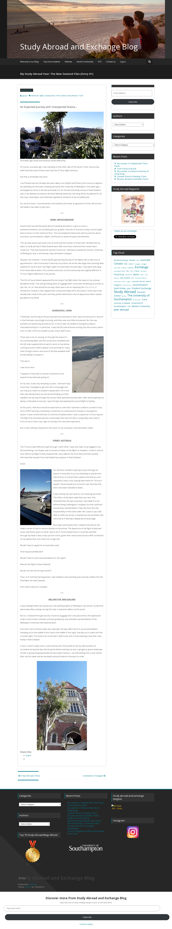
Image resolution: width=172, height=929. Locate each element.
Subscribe (132, 102)
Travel (80, 95)
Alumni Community (85, 61)
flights (42, 95)
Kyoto (142, 274)
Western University (141, 306)
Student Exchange (141, 288)
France (136, 271)
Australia (145, 260)
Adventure (35, 95)
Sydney (124, 296)
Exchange (141, 267)
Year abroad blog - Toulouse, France (84, 823)
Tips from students (51, 61)
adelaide (132, 260)
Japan (136, 274)
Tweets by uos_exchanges (125, 231)
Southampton (140, 284)
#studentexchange (121, 260)
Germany (143, 271)
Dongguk (137, 264)
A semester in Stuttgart (93, 775)
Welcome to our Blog (29, 61)
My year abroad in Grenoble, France (132, 179)
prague (128, 281)
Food (131, 271)
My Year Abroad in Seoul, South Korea (84, 821)
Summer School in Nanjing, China (131, 176)
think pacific (137, 300)
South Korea (120, 288)
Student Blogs (26, 90)
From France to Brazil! (126, 168)
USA (129, 306)
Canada (118, 263)
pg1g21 (25, 95)
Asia (137, 260)
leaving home (50, 95)
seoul (148, 281)
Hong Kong (119, 274)
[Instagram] (133, 832)
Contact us (110, 61)
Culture (130, 264)
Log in (123, 61)
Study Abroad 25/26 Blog (78, 818)
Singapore (117, 285)
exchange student (119, 271)
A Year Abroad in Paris (30, 775)
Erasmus (131, 268)
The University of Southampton (132, 297)
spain (129, 288)
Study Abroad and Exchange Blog (79, 46)
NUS (132, 278)
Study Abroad (72, 95)
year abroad (121, 309)
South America (127, 285)
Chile (125, 264)
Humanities (128, 274)
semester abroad (138, 281)
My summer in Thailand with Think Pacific (86, 802)
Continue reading (86, 924)
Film (127, 271)
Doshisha (123, 268)
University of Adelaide (122, 303)
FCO (99, 61)
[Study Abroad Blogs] (39, 853)
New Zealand (61, 95)
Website (68, 61)
